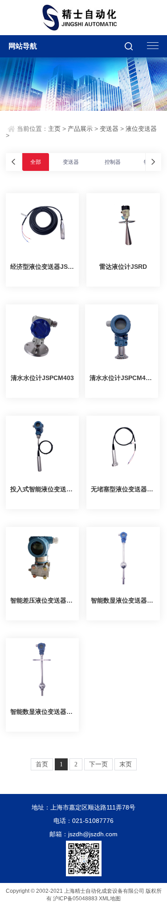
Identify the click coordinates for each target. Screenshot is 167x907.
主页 (54, 128)
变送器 (109, 128)
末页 (125, 764)
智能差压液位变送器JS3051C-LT (42, 600)
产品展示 (80, 128)
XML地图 (110, 898)
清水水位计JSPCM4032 (122, 377)
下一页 (98, 764)
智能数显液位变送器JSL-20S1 (123, 600)
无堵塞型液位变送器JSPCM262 (123, 489)
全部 (35, 162)
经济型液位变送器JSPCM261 (42, 266)
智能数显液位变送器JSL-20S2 (42, 711)
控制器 (113, 162)
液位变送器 (141, 128)
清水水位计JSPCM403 (42, 377)
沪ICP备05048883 (75, 898)
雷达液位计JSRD (123, 266)
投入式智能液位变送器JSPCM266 (42, 489)
